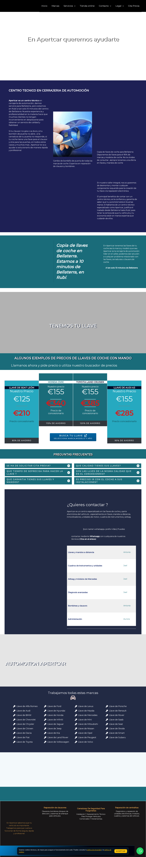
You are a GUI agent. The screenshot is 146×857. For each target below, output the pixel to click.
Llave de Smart (117, 733)
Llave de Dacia (24, 733)
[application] (74, 6)
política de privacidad (94, 850)
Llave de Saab (116, 719)
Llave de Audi (23, 710)
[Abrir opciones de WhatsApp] (139, 850)
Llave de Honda (55, 715)
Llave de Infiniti (55, 719)
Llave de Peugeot (87, 737)
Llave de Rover (116, 715)
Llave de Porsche (118, 706)
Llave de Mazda (86, 710)
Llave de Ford (54, 706)
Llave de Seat (116, 724)
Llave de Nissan (86, 728)
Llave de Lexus (85, 706)
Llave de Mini (85, 719)
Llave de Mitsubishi (88, 724)
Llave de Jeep (54, 728)
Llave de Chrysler (25, 724)
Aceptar (120, 851)
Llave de (21, 715)
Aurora (126, 619)
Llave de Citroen (25, 728)
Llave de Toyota (25, 742)
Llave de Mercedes (87, 715)
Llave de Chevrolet (26, 719)
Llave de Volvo (85, 742)
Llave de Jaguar (55, 724)
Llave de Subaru (117, 737)
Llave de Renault (117, 710)
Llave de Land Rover (57, 737)
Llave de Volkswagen (58, 742)
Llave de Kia (53, 733)
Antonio (127, 552)
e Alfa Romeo (31, 706)
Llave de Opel (85, 733)
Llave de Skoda (117, 728)
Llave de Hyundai (56, 710)
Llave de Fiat (23, 737)
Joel (125, 565)
